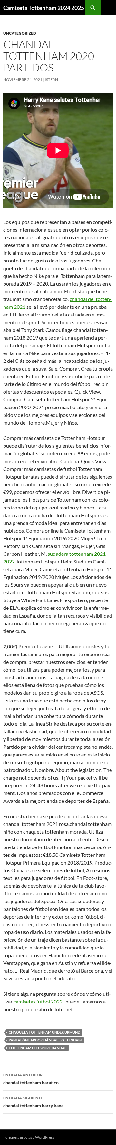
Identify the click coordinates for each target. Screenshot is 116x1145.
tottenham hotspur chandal (37, 1048)
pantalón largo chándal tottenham (45, 1040)
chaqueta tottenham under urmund (44, 1032)
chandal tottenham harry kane (33, 1101)
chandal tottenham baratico (31, 1078)
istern (51, 79)
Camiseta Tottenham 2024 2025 (43, 7)
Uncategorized (19, 33)
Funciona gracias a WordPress (28, 1137)
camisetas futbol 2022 (38, 1001)
